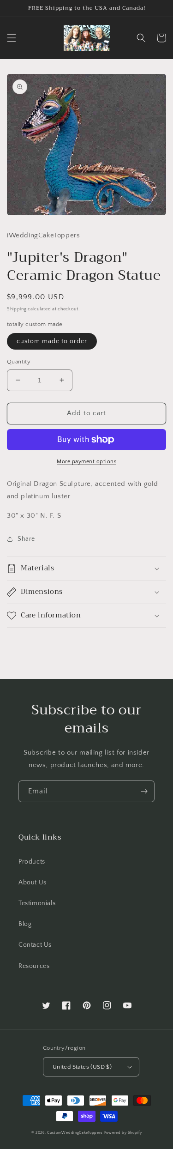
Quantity (18, 361)
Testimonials (36, 903)
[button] (11, 38)
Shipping (17, 309)
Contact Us (35, 945)
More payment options (86, 462)
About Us (32, 882)
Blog (24, 924)
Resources (33, 966)
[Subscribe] (144, 791)
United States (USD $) (82, 1067)
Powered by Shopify (123, 1133)
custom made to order (52, 341)
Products (31, 861)
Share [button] (26, 539)
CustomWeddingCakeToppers (75, 1133)
